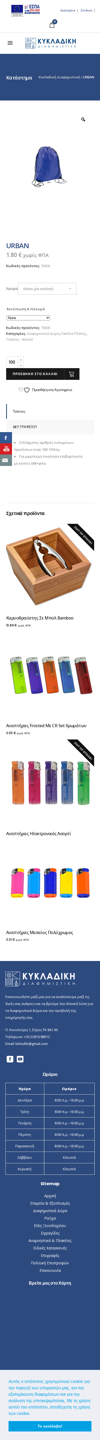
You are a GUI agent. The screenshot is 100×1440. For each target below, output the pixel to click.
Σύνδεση (86, 10)
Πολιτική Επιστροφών (50, 1262)
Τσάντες (19, 411)
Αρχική (50, 1195)
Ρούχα (50, 1218)
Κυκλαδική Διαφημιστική (59, 77)
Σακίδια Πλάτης (73, 333)
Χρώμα (12, 288)
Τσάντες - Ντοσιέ (19, 339)
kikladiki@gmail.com (31, 1043)
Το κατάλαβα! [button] (50, 1426)
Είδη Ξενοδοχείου (50, 1225)
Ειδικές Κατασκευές (50, 1247)
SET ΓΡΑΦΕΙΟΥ (25, 426)
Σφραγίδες (50, 1233)
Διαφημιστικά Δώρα (43, 333)
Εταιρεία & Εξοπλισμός (50, 1203)
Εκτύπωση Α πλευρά (26, 309)
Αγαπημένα (67, 10)
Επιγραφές (50, 1255)
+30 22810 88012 (37, 1036)
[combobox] (47, 289)
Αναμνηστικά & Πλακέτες (50, 1240)
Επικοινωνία (50, 1270)
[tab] (50, 411)
